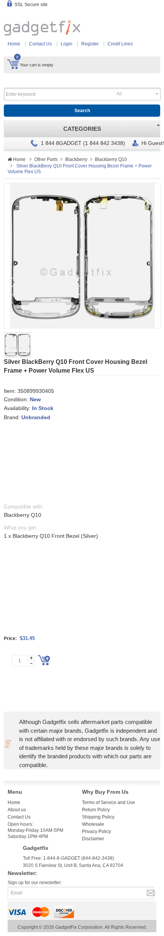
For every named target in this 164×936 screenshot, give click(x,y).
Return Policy (96, 809)
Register (90, 44)
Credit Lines (120, 44)
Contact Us (40, 44)
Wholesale (93, 824)
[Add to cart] (43, 660)
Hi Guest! (152, 143)
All (119, 93)
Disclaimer (93, 838)
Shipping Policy (98, 817)
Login (66, 44)
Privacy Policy (96, 831)
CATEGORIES (82, 129)
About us (17, 809)
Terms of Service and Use (108, 802)
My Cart (13, 64)
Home (14, 44)
